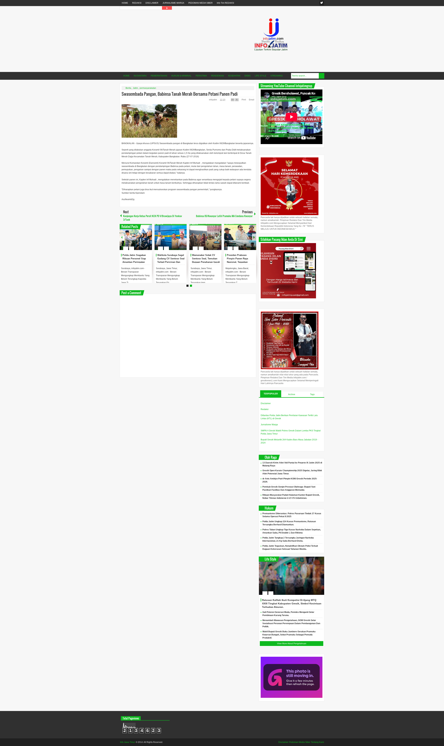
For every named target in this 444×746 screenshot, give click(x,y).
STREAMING (276, 76)
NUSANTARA (140, 76)
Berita (128, 88)
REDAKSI (136, 3)
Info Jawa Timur (127, 742)
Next (254, 237)
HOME (125, 3)
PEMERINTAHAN (159, 76)
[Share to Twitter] (143, 240)
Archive (291, 394)
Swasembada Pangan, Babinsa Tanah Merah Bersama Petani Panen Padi (180, 94)
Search (321, 76)
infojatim (213, 99)
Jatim (135, 88)
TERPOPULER (271, 394)
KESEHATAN (234, 76)
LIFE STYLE (260, 76)
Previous (122, 237)
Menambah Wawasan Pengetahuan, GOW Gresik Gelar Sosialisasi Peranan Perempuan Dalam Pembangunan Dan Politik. (291, 623)
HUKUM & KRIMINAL (181, 76)
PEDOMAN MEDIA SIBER (200, 3)
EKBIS (248, 76)
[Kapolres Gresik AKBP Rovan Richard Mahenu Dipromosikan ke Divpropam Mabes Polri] (240, 237)
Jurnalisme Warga (269, 424)
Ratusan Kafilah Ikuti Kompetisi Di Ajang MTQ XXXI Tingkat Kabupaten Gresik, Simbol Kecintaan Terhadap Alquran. (291, 603)
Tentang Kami (317, 742)
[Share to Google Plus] (148, 240)
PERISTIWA (201, 76)
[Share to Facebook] (139, 240)
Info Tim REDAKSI (225, 3)
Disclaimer (266, 403)
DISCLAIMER (152, 3)
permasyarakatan (148, 88)
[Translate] (167, 8)
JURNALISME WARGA (173, 3)
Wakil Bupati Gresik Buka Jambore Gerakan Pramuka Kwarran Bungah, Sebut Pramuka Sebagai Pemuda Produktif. (288, 634)
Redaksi (264, 409)
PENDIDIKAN (217, 76)
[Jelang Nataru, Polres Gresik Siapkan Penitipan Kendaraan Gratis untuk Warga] (171, 237)
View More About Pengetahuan (291, 643)
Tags (312, 394)
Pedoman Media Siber (299, 742)
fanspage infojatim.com (321, 3)
